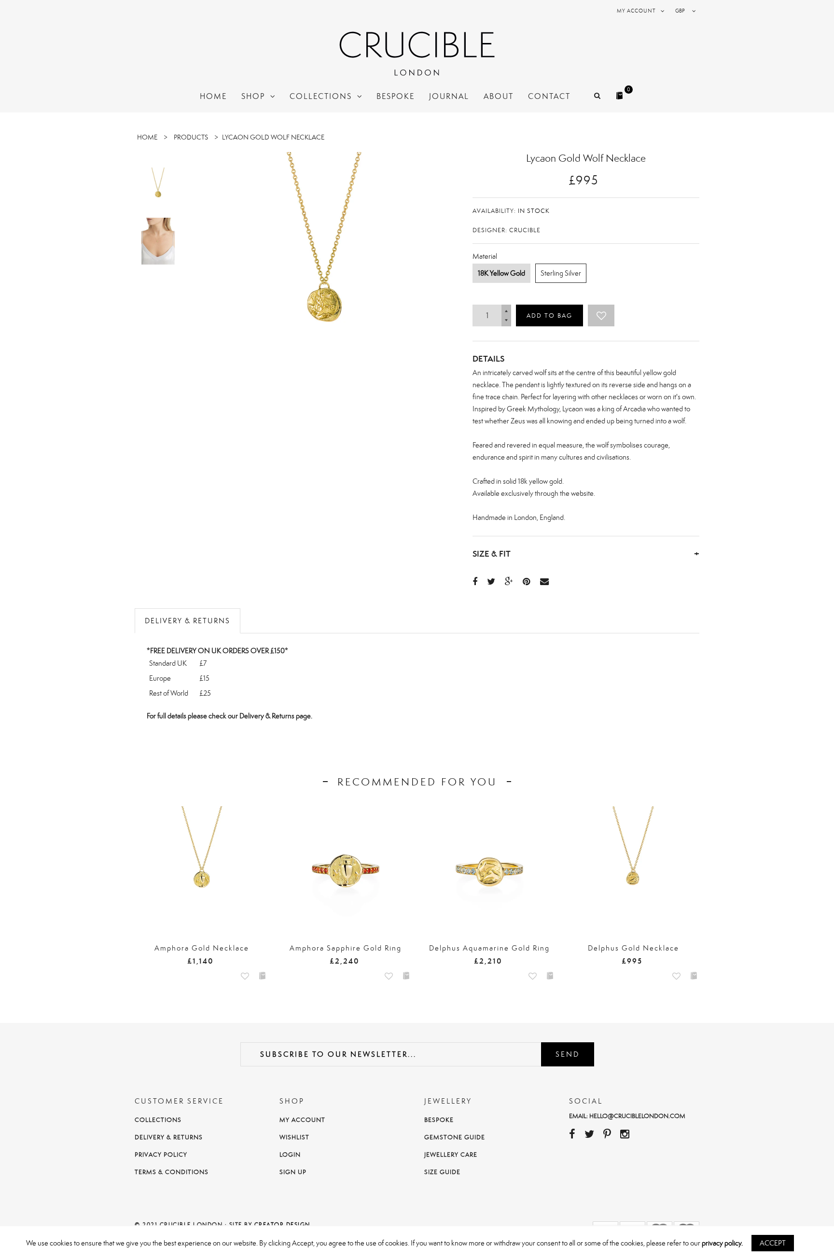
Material (485, 256)
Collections (158, 1120)
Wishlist (294, 1137)
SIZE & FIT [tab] (586, 554)
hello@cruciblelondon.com (637, 1116)
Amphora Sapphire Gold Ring (346, 947)
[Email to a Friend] (544, 581)
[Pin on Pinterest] (526, 581)
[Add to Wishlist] (601, 315)
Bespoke (439, 1120)
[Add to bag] (262, 975)
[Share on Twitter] (491, 581)
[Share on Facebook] (475, 581)
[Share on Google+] (509, 581)
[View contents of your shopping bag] (621, 92)
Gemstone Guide (454, 1137)
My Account (302, 1120)
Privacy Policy (161, 1154)
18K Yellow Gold (501, 273)
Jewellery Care (450, 1154)
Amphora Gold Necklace (201, 947)
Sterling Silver (561, 273)
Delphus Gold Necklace (633, 947)
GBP (680, 10)
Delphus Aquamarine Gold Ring (489, 947)
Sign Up (292, 1172)
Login (290, 1154)
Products (191, 137)
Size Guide (442, 1172)
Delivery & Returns (187, 620)
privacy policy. (722, 1242)
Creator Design (282, 1225)
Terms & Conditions (171, 1172)
